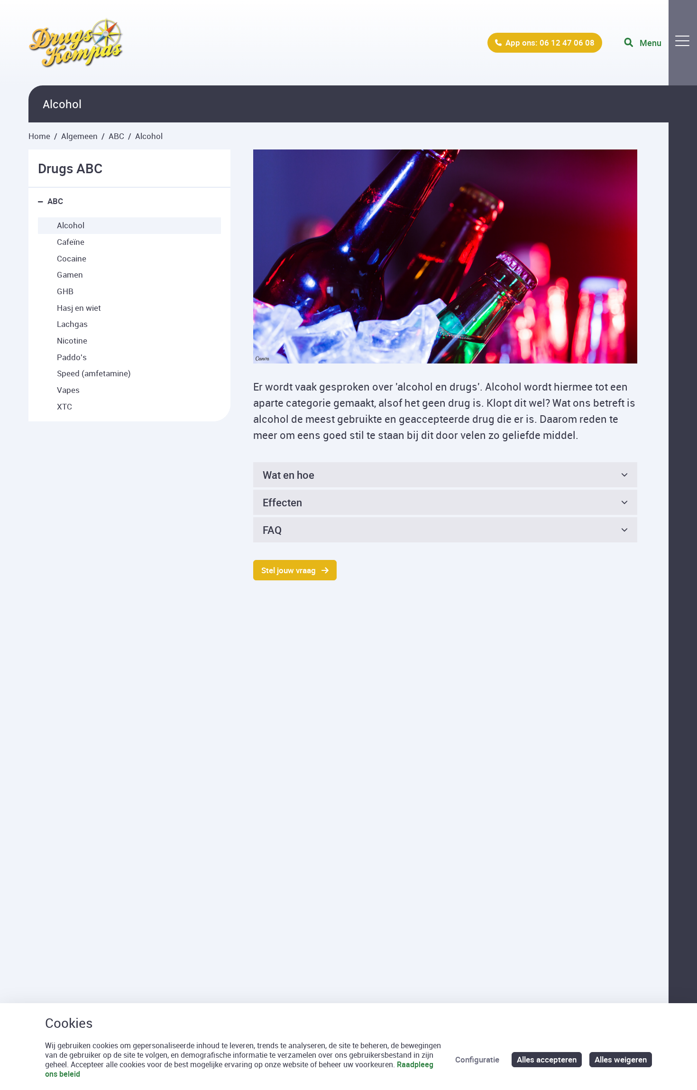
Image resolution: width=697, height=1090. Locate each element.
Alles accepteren (547, 1059)
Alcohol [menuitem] (70, 225)
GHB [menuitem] (65, 291)
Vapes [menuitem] (68, 389)
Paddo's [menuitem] (72, 357)
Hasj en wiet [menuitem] (79, 307)
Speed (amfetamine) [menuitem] (94, 373)
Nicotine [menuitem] (72, 340)
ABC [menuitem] (55, 201)
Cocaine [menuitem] (71, 258)
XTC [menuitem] (64, 406)
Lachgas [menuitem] (72, 323)
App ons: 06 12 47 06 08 (550, 42)
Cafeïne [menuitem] (70, 241)
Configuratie (477, 1059)
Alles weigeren (621, 1059)
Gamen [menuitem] (70, 274)
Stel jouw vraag (288, 570)
